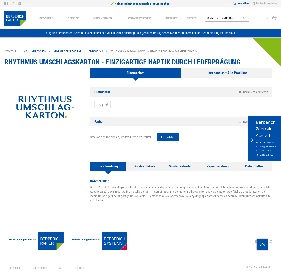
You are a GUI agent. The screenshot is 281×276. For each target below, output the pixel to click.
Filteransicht (135, 73)
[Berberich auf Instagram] (14, 3)
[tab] (135, 73)
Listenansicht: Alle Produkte (227, 73)
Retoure (79, 267)
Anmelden (243, 3)
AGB (60, 267)
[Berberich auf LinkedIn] (19, 3)
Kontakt (171, 18)
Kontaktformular (267, 142)
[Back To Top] (262, 244)
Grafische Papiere (35, 50)
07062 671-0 (265, 150)
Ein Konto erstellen (266, 3)
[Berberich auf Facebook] (7, 3)
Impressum (15, 267)
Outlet (192, 18)
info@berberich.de (268, 146)
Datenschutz (40, 267)
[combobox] (227, 18)
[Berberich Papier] (15, 18)
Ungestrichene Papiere (67, 50)
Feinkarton (96, 50)
